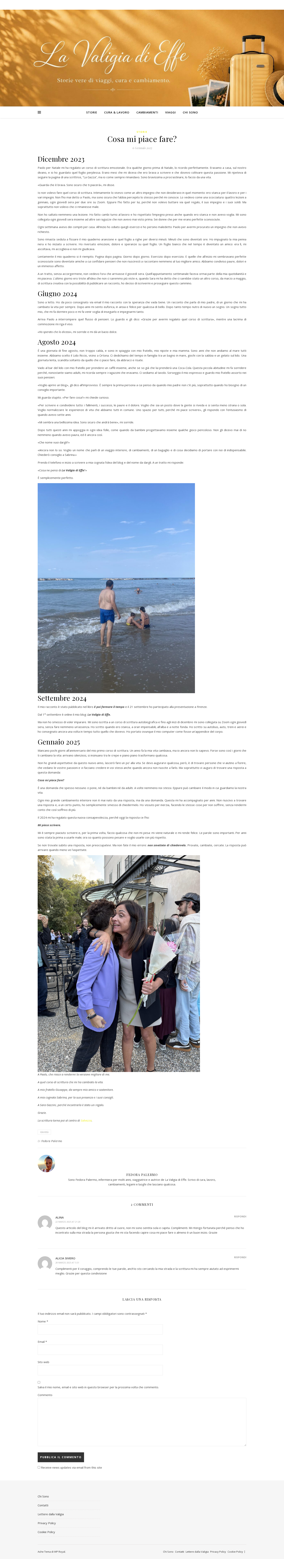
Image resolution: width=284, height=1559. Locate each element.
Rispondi (240, 1216)
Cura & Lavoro (116, 112)
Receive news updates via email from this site (71, 1467)
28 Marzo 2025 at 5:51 (67, 1262)
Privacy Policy (47, 1523)
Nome (43, 1321)
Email (42, 1342)
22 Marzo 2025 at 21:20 (67, 1221)
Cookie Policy (46, 1532)
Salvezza (86, 1120)
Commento (45, 1395)
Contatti (43, 1505)
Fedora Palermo (51, 1141)
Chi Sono (190, 112)
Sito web (43, 1362)
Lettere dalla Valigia (51, 1514)
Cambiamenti (147, 112)
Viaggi (170, 112)
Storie (91, 112)
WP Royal (59, 1551)
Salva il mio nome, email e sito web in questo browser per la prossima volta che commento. (98, 1387)
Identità (44, 1132)
